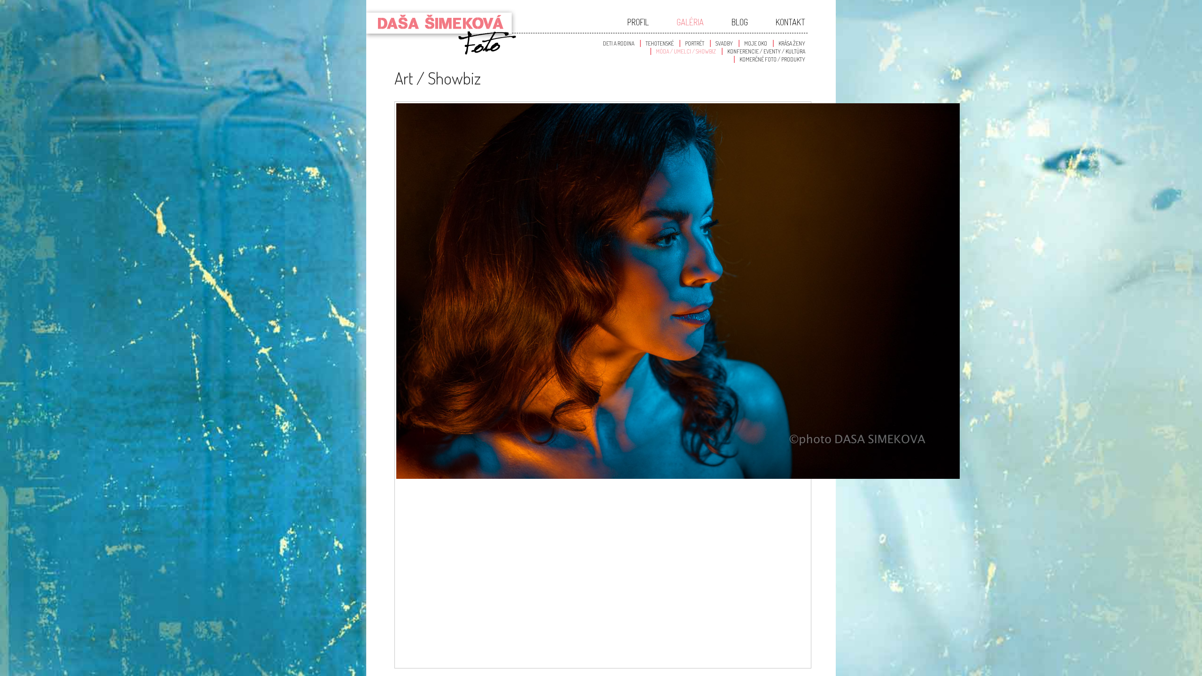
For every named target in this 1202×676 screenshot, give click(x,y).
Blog (740, 22)
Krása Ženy (791, 43)
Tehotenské (660, 43)
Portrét (694, 43)
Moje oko (755, 43)
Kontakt (790, 22)
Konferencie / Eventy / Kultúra (766, 51)
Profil (638, 22)
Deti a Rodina (618, 43)
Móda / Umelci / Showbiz (686, 51)
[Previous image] (602, 526)
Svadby (724, 43)
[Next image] (602, 620)
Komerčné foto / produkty (772, 59)
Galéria (690, 22)
